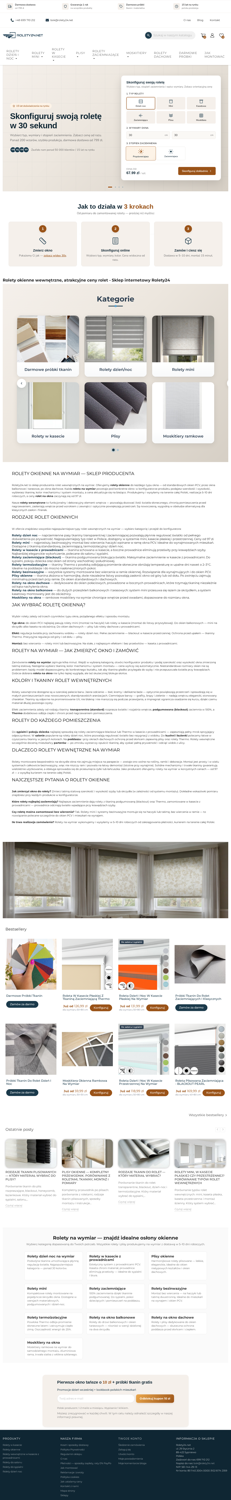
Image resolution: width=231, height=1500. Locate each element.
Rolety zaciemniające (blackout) (36, 557)
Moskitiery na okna (26, 597)
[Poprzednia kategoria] (21, 383)
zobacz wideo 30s (55, 255)
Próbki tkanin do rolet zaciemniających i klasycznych (198, 997)
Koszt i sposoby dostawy (74, 1444)
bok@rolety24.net (61, 20)
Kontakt (215, 20)
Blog (200, 20)
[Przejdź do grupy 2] (118, 450)
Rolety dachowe (163, 54)
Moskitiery (136, 53)
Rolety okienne (11, 1449)
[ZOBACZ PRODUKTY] (48, 338)
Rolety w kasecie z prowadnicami (37, 550)
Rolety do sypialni (13, 1466)
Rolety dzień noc (24, 535)
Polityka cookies (69, 1476)
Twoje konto (130, 1438)
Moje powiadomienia (130, 1458)
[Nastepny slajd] (221, 128)
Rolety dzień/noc (115, 369)
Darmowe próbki (188, 54)
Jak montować (215, 54)
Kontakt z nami (69, 1486)
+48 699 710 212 (25, 20)
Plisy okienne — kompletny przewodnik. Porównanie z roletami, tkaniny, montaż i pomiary (86, 1177)
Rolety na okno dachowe (31, 583)
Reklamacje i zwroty (72, 1472)
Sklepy (64, 1495)
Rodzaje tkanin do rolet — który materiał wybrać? (141, 1173)
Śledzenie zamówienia (131, 1444)
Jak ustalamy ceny (71, 1481)
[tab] (110, 187)
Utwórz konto (126, 1454)
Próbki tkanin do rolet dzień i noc (28, 1082)
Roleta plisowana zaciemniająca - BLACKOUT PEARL (199, 1082)
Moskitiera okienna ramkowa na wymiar (85, 1082)
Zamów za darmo (22, 1004)
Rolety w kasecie (59, 53)
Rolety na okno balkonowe (32, 590)
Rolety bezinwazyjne (28, 572)
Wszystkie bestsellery (208, 1115)
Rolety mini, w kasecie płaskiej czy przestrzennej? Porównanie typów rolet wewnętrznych (199, 1177)
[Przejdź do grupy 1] (113, 450)
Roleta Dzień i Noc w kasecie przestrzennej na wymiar (140, 1082)
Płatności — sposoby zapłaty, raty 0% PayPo (85, 1463)
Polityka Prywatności (72, 1449)
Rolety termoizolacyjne (29, 564)
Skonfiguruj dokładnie (195, 171)
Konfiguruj (101, 1007)
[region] (115, 127)
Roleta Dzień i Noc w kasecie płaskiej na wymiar (140, 997)
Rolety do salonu (12, 1462)
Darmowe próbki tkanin (48, 369)
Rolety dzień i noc (12, 54)
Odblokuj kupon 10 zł (155, 1398)
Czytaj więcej (13, 1205)
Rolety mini (38, 54)
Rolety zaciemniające (105, 53)
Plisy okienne (22, 575)
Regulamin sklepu (71, 1454)
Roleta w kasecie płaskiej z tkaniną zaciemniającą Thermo (86, 997)
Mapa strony (67, 1490)
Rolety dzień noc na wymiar (51, 1256)
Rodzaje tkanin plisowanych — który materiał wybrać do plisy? (30, 1175)
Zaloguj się (124, 1449)
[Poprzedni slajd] (10, 128)
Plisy (80, 53)
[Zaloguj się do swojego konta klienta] (212, 35)
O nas (187, 20)
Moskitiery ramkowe (183, 436)
